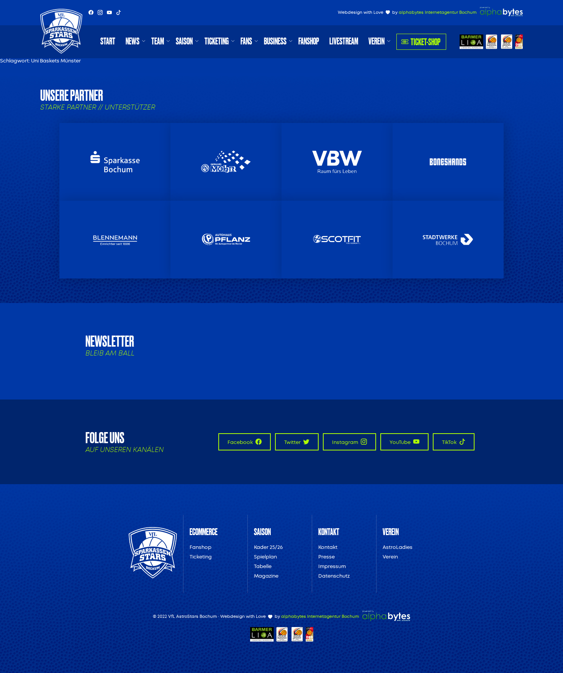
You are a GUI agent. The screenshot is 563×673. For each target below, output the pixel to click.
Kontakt (327, 547)
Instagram (345, 442)
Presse (326, 556)
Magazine (266, 576)
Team (157, 41)
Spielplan (265, 556)
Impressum (332, 566)
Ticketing (217, 41)
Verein (376, 41)
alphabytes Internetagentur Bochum (437, 12)
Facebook (240, 442)
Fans (246, 41)
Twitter (293, 442)
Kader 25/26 (268, 547)
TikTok (450, 442)
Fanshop (308, 41)
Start (107, 41)
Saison (184, 41)
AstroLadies (397, 547)
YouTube (401, 442)
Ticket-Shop (425, 41)
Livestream (343, 41)
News (132, 41)
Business (275, 41)
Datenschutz (334, 576)
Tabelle (263, 566)
